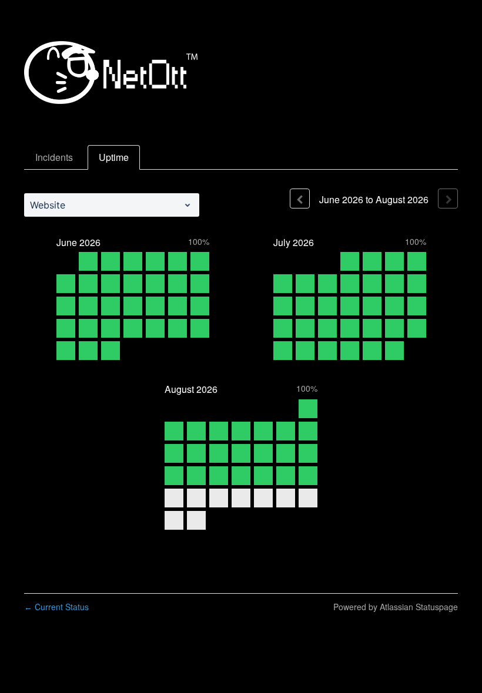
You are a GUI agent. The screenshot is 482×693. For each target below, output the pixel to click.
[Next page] (448, 198)
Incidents (54, 157)
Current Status (56, 607)
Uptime (114, 157)
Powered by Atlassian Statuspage (395, 607)
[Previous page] (300, 198)
